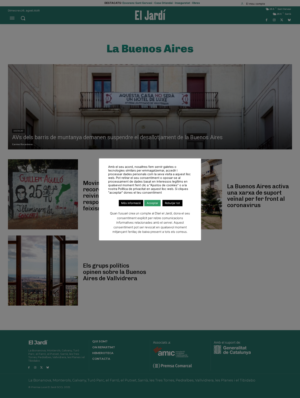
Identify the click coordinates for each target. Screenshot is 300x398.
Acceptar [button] (152, 203)
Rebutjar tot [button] (172, 203)
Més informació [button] (131, 203)
